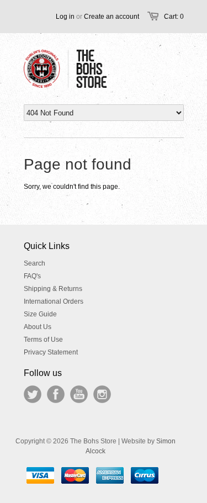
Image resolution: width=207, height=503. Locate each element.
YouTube (79, 394)
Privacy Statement (51, 352)
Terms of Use (43, 339)
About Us (37, 327)
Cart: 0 (174, 16)
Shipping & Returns (53, 289)
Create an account (111, 16)
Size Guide (40, 314)
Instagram (102, 394)
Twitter (32, 394)
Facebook (56, 394)
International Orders (53, 301)
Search (34, 263)
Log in (65, 16)
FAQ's (32, 276)
